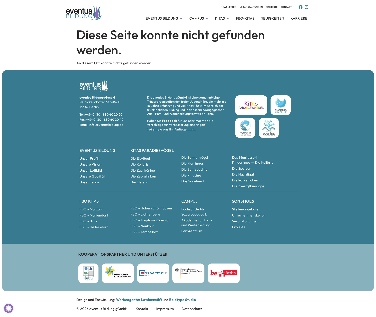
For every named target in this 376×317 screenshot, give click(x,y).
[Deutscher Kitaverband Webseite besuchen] (118, 273)
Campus (189, 201)
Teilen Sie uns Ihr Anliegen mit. (171, 129)
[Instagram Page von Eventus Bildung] (306, 7)
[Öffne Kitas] (228, 18)
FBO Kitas (89, 201)
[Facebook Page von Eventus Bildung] (301, 7)
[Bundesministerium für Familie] (188, 273)
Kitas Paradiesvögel (152, 150)
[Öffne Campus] (207, 18)
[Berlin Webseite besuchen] (224, 273)
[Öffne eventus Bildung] (181, 18)
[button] (8, 308)
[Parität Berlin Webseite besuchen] (153, 273)
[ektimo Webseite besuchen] (88, 273)
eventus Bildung (97, 150)
